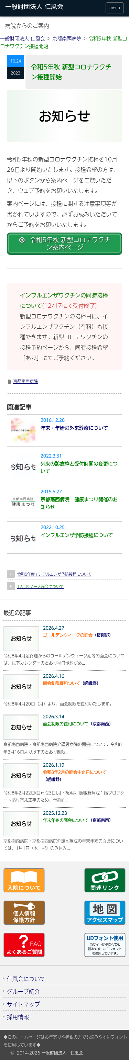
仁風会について (26, 978)
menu (114, 8)
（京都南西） (78, 724)
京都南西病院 (25, 381)
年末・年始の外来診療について (74, 427)
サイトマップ (23, 1004)
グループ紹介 (23, 991)
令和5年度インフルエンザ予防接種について (54, 574)
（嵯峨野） (78, 635)
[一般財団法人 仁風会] (37, 8)
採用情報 (18, 1016)
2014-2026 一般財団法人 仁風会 (50, 1053)
